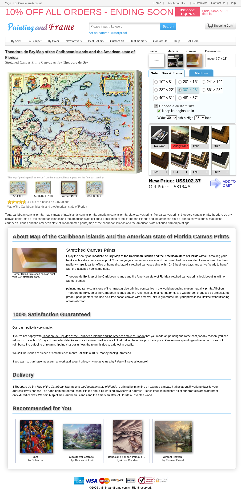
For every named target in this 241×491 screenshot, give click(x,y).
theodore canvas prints (195, 214)
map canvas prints (56, 214)
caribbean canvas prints (28, 214)
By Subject (34, 41)
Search (168, 26)
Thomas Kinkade (84, 460)
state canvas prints (141, 214)
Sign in (9, 3)
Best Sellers (96, 41)
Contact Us (218, 3)
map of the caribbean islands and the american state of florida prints (67, 219)
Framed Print (68, 196)
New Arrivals (74, 41)
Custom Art (200, 3)
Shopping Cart (222, 25)
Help (233, 3)
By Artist (16, 41)
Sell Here (193, 41)
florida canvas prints (167, 214)
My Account (175, 3)
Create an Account (30, 3)
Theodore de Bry (75, 62)
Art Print (18, 195)
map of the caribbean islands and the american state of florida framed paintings (138, 223)
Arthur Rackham (129, 460)
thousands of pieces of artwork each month (50, 353)
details (207, 13)
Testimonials (139, 41)
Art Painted (94, 195)
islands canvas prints (82, 214)
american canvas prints (112, 214)
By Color (53, 41)
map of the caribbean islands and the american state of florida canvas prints (159, 219)
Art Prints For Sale (41, 26)
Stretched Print (43, 195)
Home (157, 3)
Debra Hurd (38, 460)
